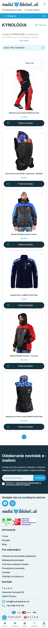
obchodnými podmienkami (27, 483)
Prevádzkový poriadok (13, 568)
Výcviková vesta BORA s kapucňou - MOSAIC (24, 174)
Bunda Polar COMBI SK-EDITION (24, 295)
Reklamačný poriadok (13, 560)
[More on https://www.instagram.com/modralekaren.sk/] (12, 503)
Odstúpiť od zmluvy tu (13, 576)
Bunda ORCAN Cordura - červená (24, 356)
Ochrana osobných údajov (15, 564)
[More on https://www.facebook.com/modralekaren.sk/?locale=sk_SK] (5, 503)
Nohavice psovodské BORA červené (24, 113)
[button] (4, 15)
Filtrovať (42, 25)
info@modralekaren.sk (17, 601)
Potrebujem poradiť (13, 10)
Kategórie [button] (11, 16)
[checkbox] (3, 483)
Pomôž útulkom (33, 10)
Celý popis (24, 40)
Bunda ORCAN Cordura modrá (24, 234)
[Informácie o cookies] (4, 617)
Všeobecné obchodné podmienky (19, 556)
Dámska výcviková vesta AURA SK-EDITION (24, 417)
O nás (5, 536)
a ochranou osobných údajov (23, 484)
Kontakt (6, 540)
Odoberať (39, 478)
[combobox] (34, 63)
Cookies (6, 572)
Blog (4, 544)
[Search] (43, 16)
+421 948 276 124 (15, 605)
